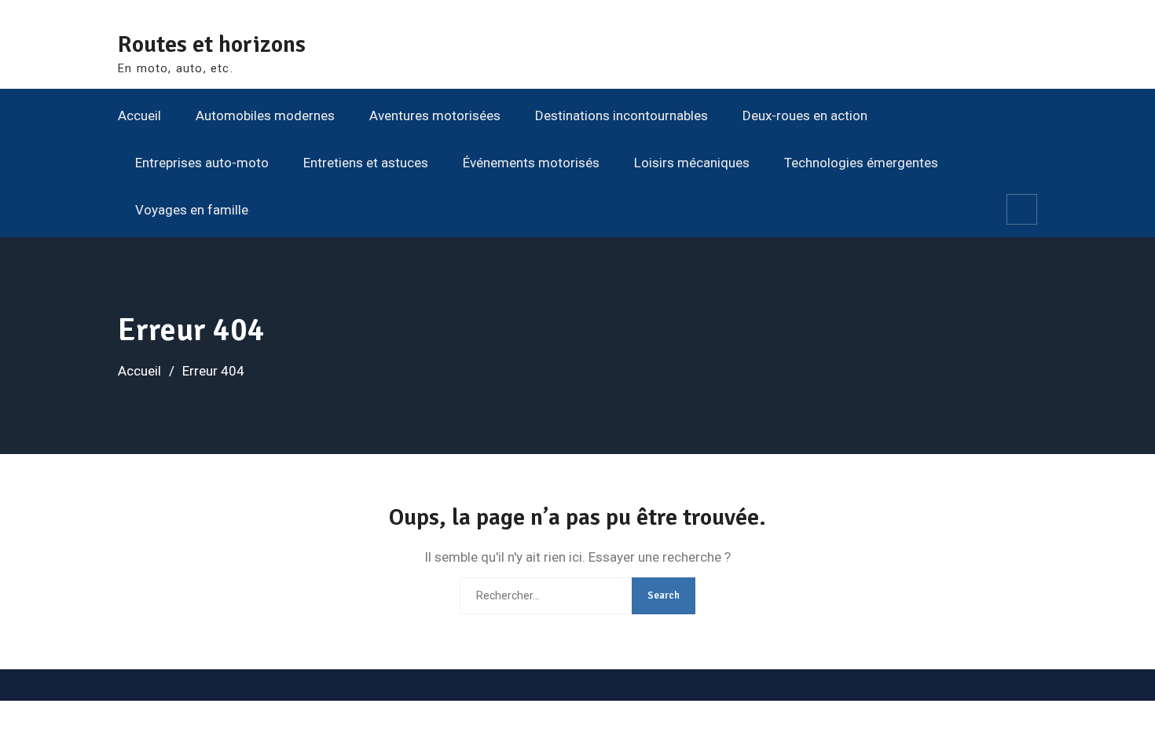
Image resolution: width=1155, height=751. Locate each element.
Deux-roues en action (804, 115)
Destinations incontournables (621, 115)
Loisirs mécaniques (692, 162)
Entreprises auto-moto (202, 162)
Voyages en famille (191, 210)
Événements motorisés (531, 162)
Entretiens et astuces (365, 162)
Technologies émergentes (861, 162)
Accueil (139, 115)
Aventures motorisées (434, 115)
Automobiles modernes (265, 115)
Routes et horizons (212, 44)
